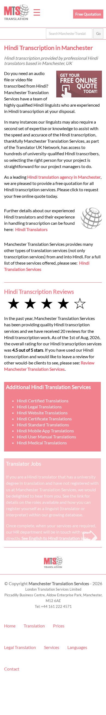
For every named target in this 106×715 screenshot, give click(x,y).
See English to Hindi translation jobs (55, 538)
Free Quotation (88, 14)
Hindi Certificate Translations (44, 418)
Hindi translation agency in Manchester (64, 177)
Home (9, 625)
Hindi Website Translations (42, 412)
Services (51, 647)
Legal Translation (20, 647)
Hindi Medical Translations (42, 442)
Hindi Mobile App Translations (45, 430)
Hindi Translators (31, 229)
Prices (58, 625)
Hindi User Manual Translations (46, 436)
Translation (34, 625)
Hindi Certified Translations (42, 400)
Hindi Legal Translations (39, 406)
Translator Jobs (23, 463)
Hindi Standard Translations (43, 424)
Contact (11, 668)
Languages (77, 647)
